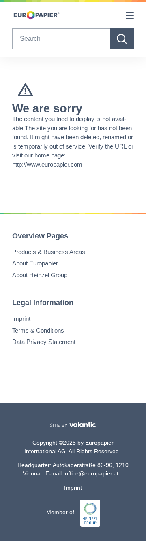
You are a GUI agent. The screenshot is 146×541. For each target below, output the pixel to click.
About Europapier (35, 263)
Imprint (21, 318)
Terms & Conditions (38, 330)
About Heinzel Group (39, 275)
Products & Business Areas (48, 251)
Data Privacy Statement (43, 341)
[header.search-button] (122, 38)
